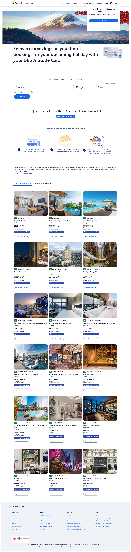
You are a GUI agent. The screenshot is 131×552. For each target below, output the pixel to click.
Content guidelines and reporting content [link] (77, 529)
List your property (88, 3)
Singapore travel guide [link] (45, 515)
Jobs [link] (13, 518)
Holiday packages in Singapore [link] (47, 521)
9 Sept (81, 88)
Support (99, 3)
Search (22, 96)
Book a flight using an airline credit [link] (103, 523)
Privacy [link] (69, 515)
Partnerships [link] (15, 523)
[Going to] (44, 87)
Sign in (117, 3)
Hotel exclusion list (21, 173)
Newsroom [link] (14, 529)
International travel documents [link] (102, 526)
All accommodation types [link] (46, 526)
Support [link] (97, 515)
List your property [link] (16, 521)
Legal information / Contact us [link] (74, 526)
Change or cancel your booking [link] (102, 518)
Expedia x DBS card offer (65, 116)
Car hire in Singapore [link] (45, 523)
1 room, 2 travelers (110, 83)
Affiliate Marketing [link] (16, 526)
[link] (103, 28)
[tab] (50, 79)
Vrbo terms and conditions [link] (73, 523)
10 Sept (102, 88)
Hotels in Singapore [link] (44, 518)
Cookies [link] (69, 521)
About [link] (13, 515)
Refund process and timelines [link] (102, 521)
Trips (106, 3)
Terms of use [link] (70, 518)
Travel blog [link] (42, 529)
